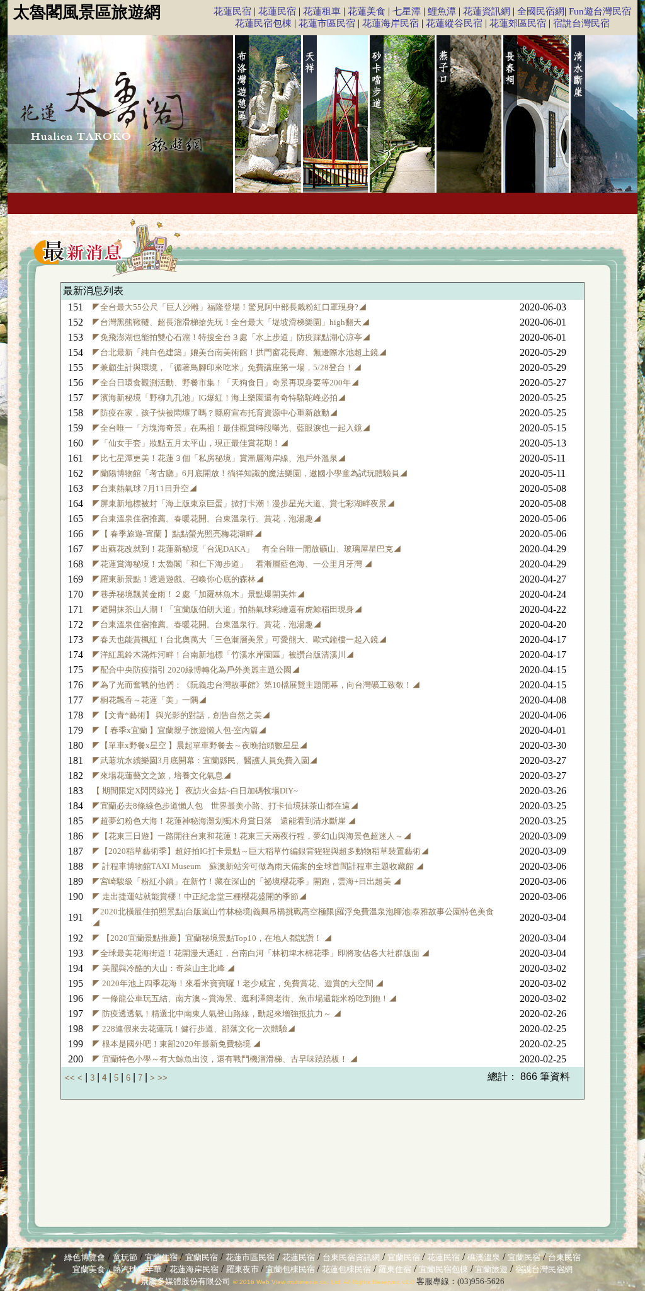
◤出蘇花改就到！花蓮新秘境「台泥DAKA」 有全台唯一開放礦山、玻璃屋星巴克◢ (246, 549)
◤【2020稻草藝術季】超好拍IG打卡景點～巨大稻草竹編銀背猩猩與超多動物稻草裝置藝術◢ (260, 851)
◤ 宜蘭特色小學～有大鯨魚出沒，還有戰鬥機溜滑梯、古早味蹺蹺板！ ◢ (225, 1059)
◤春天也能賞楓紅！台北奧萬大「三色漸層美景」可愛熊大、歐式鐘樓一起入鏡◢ (239, 639)
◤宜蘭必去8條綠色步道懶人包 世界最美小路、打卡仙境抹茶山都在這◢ (225, 805)
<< (71, 1078)
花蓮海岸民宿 (390, 23)
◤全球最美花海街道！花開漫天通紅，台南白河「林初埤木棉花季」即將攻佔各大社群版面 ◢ (261, 953)
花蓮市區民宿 (327, 23)
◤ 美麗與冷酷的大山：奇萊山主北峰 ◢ (163, 968)
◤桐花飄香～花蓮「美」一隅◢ (149, 700)
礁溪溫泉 (483, 1257)
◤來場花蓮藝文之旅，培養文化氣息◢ (161, 775)
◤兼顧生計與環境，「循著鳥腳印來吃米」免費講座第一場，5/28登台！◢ (227, 367)
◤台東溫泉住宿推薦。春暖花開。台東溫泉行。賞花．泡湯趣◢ (206, 518)
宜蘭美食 (88, 1269)
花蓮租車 (322, 11)
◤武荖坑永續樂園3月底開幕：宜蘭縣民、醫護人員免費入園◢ (204, 760)
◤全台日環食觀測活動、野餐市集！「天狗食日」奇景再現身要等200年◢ (225, 382)
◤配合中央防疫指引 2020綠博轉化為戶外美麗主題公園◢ (196, 669)
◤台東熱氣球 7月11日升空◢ (144, 488)
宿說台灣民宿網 (544, 1269)
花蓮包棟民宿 (346, 1269)
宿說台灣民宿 (581, 23)
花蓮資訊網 (486, 11)
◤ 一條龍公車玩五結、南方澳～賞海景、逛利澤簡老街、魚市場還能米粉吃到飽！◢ (244, 998)
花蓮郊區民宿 (517, 23)
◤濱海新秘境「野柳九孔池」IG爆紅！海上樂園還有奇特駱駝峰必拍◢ (219, 397)
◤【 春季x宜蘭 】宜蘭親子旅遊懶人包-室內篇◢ (179, 730)
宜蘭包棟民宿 (291, 1269)
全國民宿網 (540, 11)
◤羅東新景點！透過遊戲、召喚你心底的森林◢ (178, 579)
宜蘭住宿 (161, 1257)
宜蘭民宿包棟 (443, 1269)
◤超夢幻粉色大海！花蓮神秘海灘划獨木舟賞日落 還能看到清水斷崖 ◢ (224, 821)
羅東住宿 (395, 1269)
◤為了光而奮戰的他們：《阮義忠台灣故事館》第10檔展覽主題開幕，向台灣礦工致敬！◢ (256, 685)
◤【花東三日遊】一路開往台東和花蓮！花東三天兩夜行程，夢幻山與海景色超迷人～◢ (251, 836)
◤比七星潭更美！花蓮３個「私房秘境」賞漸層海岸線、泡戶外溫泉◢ (219, 458)
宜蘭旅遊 (490, 1269)
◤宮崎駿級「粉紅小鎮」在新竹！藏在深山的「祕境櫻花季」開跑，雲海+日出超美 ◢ (246, 881)
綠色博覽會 (84, 1257)
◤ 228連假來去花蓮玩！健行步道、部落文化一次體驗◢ (193, 1028)
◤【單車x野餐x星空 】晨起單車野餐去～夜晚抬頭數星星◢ (199, 745)
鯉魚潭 (442, 11)
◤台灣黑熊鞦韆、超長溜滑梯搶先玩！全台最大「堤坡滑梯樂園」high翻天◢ (231, 322)
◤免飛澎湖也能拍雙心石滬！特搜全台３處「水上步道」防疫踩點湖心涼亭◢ (231, 337)
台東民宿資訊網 (351, 1257)
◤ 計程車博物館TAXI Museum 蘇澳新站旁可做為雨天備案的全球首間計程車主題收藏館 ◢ (258, 866)
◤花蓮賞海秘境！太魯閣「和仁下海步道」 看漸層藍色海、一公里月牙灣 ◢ (232, 564)
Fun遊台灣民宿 (600, 11)
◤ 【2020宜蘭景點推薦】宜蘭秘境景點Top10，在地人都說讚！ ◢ (212, 938)
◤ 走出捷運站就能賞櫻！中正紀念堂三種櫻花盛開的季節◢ (199, 896)
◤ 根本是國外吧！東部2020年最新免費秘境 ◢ (176, 1044)
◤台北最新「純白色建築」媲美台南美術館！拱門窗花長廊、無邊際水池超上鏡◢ (239, 352)
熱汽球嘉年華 (137, 1269)
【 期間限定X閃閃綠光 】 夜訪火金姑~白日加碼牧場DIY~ (195, 790)
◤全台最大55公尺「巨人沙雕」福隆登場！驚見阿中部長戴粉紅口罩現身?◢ (229, 307)
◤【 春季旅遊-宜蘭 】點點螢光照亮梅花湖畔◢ (177, 533)
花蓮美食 (366, 11)
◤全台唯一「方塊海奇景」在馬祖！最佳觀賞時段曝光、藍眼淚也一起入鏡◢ (231, 428)
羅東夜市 (243, 1269)
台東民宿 (564, 1257)
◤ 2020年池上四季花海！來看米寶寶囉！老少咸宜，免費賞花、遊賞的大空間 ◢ (238, 983)
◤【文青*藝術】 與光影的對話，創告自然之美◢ (181, 715)
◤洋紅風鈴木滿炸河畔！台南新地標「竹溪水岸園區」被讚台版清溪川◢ (223, 654)
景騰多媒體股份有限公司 (185, 1281)
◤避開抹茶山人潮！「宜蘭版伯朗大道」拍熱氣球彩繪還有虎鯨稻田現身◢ (227, 609)
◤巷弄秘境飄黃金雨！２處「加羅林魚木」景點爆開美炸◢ (198, 594)
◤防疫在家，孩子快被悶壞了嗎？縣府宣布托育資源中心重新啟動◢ (215, 413)
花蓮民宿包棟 (263, 23)
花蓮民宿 (232, 11)
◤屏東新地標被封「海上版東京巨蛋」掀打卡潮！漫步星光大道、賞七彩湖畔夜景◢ (243, 503)
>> (162, 1078)
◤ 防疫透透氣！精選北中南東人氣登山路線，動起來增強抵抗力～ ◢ (216, 1013)
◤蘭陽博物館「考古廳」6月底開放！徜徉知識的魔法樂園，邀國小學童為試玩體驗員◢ (250, 473)
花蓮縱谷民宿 (454, 23)
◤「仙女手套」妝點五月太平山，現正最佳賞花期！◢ (190, 443)
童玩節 (125, 1257)
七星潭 (406, 11)
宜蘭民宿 (201, 1257)
